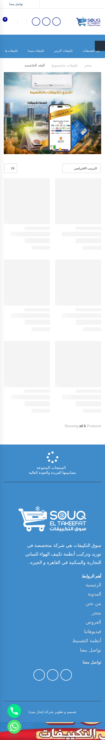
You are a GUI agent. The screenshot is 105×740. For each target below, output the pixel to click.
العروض (93, 622)
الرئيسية (93, 584)
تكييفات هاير (10, 50)
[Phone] (14, 711)
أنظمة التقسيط (86, 640)
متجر (88, 65)
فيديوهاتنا (92, 631)
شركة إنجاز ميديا (41, 712)
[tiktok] (46, 21)
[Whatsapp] (14, 727)
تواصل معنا (16, 4)
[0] (9, 21)
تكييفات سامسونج (64, 65)
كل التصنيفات (91, 50)
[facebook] (56, 21)
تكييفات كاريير (63, 50)
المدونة (94, 594)
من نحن (93, 603)
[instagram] (36, 21)
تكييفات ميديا (36, 50)
